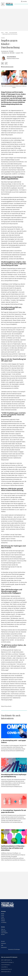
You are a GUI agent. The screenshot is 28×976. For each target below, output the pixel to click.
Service (3, 927)
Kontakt (3, 941)
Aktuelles (3, 911)
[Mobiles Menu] (2, 4)
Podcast (3, 920)
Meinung (3, 918)
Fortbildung (3, 922)
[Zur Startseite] (9, 4)
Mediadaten (3, 931)
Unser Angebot (4, 932)
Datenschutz (4, 947)
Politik (2, 917)
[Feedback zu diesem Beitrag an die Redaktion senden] (6, 63)
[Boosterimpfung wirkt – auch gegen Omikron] (14, 731)
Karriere (3, 934)
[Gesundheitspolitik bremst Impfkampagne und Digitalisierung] (14, 765)
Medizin (2, 913)
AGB (2, 945)
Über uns (3, 929)
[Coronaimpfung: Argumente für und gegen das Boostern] (14, 801)
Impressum (3, 943)
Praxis (2, 915)
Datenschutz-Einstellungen (14, 949)
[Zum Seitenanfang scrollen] (25, 973)
